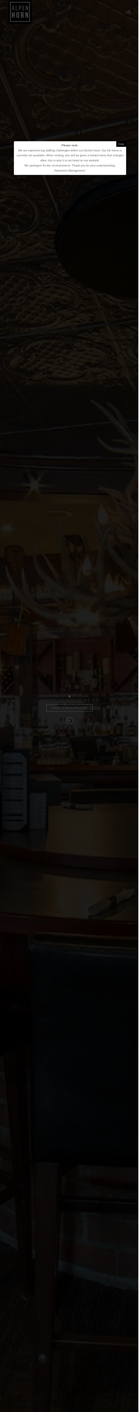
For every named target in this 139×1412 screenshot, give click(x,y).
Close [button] (121, 144)
